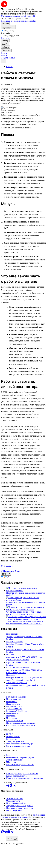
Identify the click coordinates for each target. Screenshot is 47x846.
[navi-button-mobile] (3, 61)
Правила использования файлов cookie (18, 21)
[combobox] (12, 838)
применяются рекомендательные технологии (23, 816)
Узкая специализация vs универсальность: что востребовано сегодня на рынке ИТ (25, 622)
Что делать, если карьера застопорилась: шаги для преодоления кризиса (24, 613)
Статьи (9, 66)
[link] (5, 47)
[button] (4, 53)
